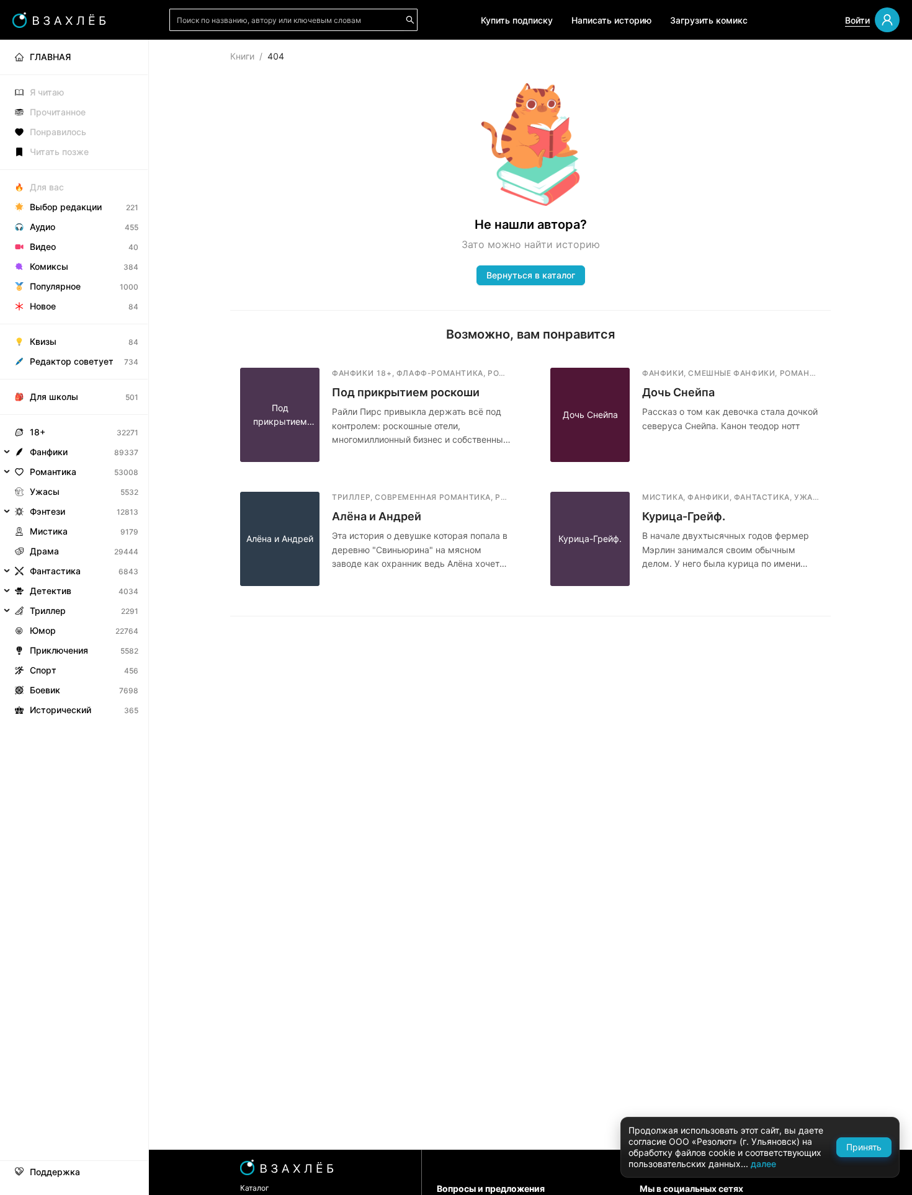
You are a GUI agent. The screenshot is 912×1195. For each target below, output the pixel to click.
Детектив (50, 590)
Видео (43, 246)
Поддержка (55, 1172)
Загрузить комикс (709, 20)
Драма (44, 551)
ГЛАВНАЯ (50, 56)
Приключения (59, 650)
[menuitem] (74, 57)
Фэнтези (47, 511)
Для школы (54, 396)
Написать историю (611, 20)
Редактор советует (72, 361)
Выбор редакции (66, 207)
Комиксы (49, 266)
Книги (242, 56)
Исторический (60, 709)
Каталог (254, 1188)
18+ (37, 432)
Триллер (48, 610)
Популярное (55, 286)
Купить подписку (517, 20)
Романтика (53, 471)
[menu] (74, 380)
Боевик (45, 690)
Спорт (43, 670)
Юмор (43, 630)
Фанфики (49, 451)
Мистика (49, 531)
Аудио (42, 226)
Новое (43, 306)
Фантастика (55, 571)
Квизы (43, 341)
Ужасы (45, 491)
